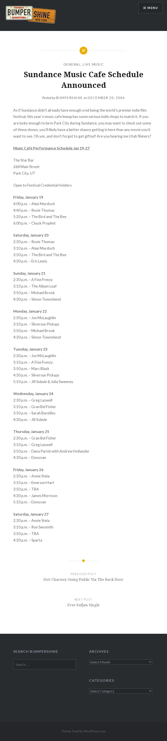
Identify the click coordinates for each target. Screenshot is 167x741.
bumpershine (69, 98)
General (72, 64)
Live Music (93, 64)
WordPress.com (94, 731)
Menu (152, 8)
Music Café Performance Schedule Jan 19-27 (51, 148)
